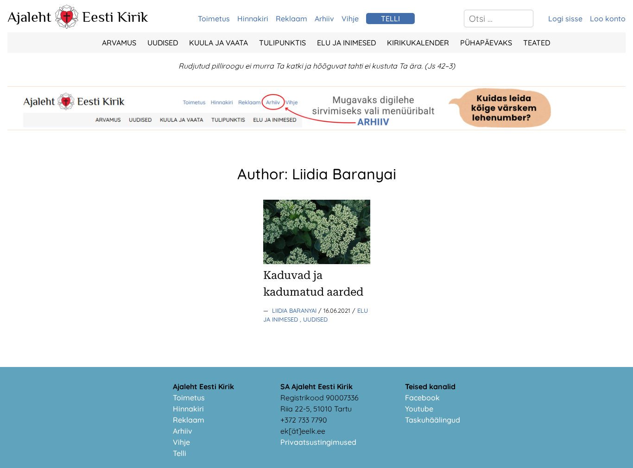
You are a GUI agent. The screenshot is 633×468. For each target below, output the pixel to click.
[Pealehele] (66, 26)
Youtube (419, 408)
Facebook (422, 397)
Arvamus (119, 42)
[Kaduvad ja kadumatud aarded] (316, 261)
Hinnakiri (252, 18)
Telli (179, 453)
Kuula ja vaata (218, 42)
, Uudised (314, 319)
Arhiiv (324, 18)
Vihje (350, 18)
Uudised (162, 42)
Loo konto (608, 18)
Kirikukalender (418, 42)
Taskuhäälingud (432, 419)
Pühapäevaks (486, 42)
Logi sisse (565, 18)
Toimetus (214, 18)
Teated (536, 42)
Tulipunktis (282, 42)
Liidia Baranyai (295, 310)
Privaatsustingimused (318, 442)
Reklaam (291, 18)
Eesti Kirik (115, 16)
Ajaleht (29, 16)
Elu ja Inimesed (346, 42)
